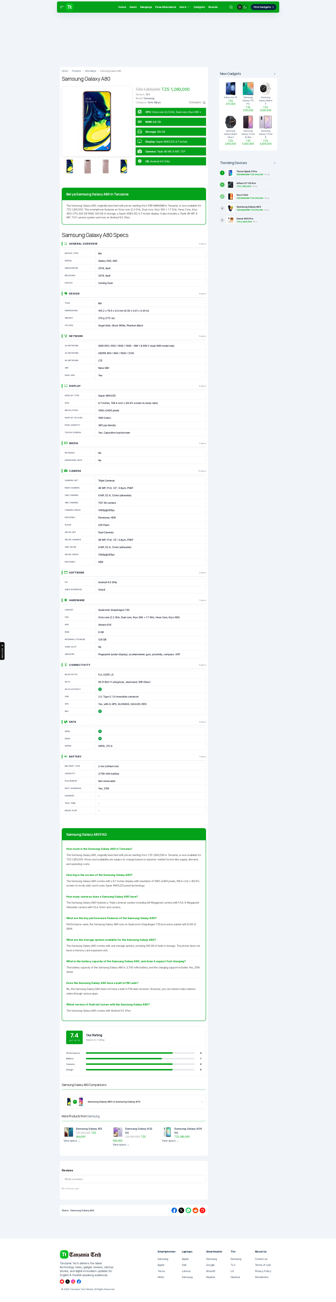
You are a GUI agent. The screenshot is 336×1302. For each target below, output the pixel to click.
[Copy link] (202, 1210)
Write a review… (74, 1179)
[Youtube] (62, 1281)
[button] (62, 7)
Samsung (93, 1116)
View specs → (71, 1140)
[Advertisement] (106, 38)
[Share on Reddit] (195, 1210)
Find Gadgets (262, 7)
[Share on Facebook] (174, 1210)
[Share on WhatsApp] (188, 1210)
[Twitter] (67, 1281)
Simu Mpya (154, 102)
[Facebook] (79, 1281)
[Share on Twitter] (181, 1210)
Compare (195, 102)
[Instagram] (73, 1281)
